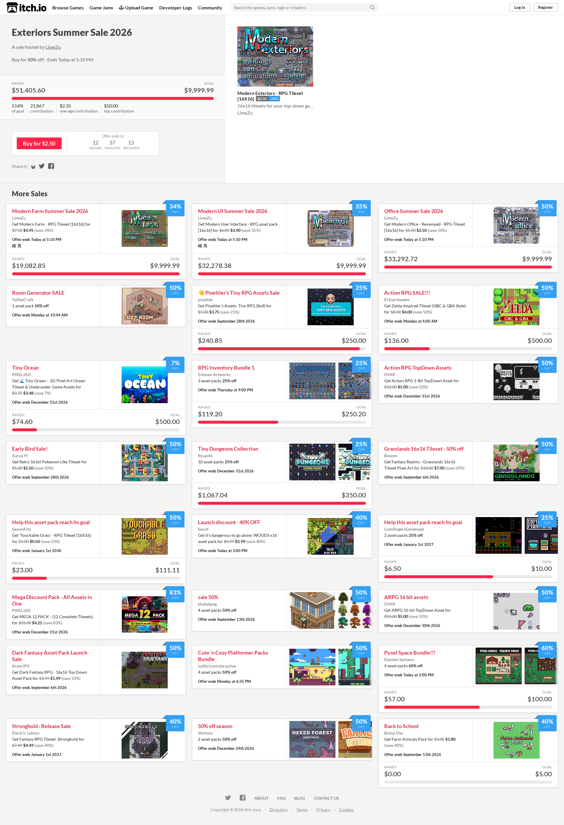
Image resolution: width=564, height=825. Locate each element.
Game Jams (101, 7)
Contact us (326, 798)
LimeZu (53, 47)
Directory (279, 809)
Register (545, 7)
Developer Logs (175, 7)
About (261, 798)
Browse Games (68, 7)
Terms (302, 809)
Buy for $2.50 (39, 143)
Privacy (323, 809)
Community (210, 7)
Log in (519, 7)
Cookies (346, 809)
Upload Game (139, 7)
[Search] (372, 7)
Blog (299, 798)
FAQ (281, 798)
